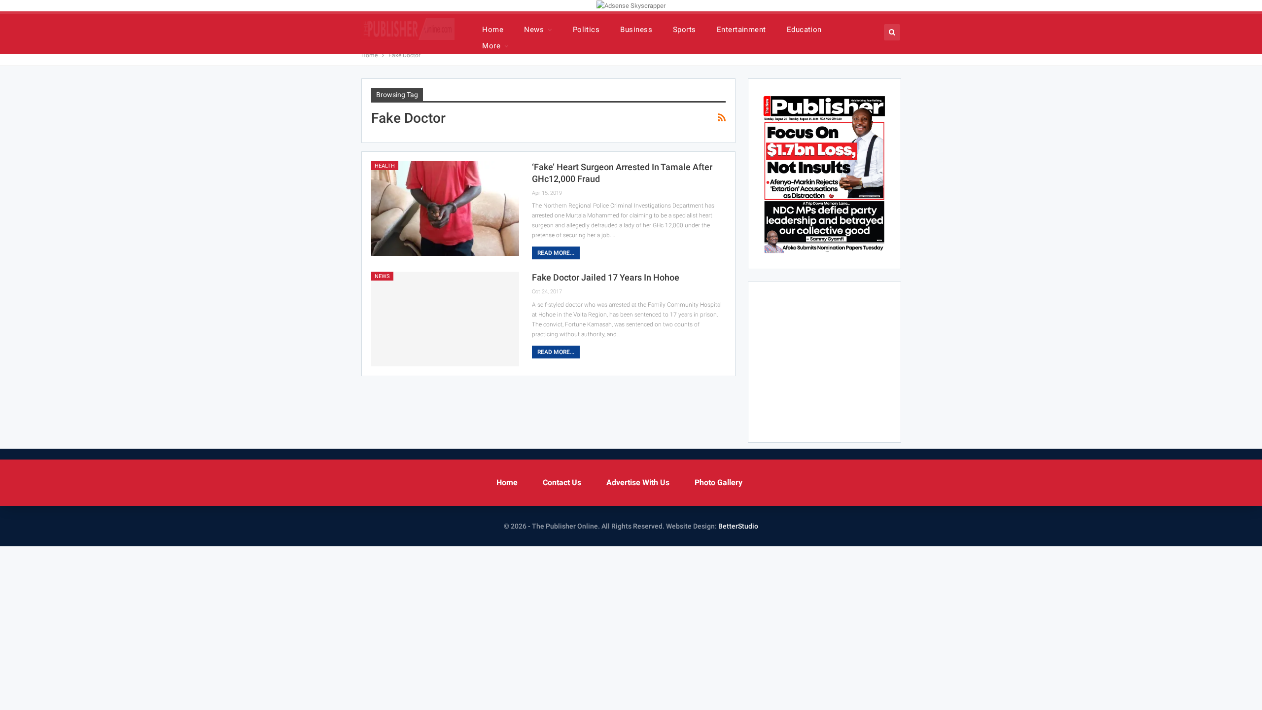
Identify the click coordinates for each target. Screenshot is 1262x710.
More (491, 45)
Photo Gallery (718, 482)
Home (492, 29)
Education (804, 29)
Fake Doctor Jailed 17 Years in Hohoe (605, 277)
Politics (586, 29)
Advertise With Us (637, 482)
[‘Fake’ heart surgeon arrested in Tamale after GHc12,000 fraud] (445, 208)
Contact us (562, 482)
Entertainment (741, 29)
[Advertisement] (840, 360)
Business (636, 29)
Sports (684, 29)
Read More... (555, 252)
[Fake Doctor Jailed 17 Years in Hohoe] (445, 319)
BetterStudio (738, 526)
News (534, 29)
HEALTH (385, 166)
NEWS (382, 276)
